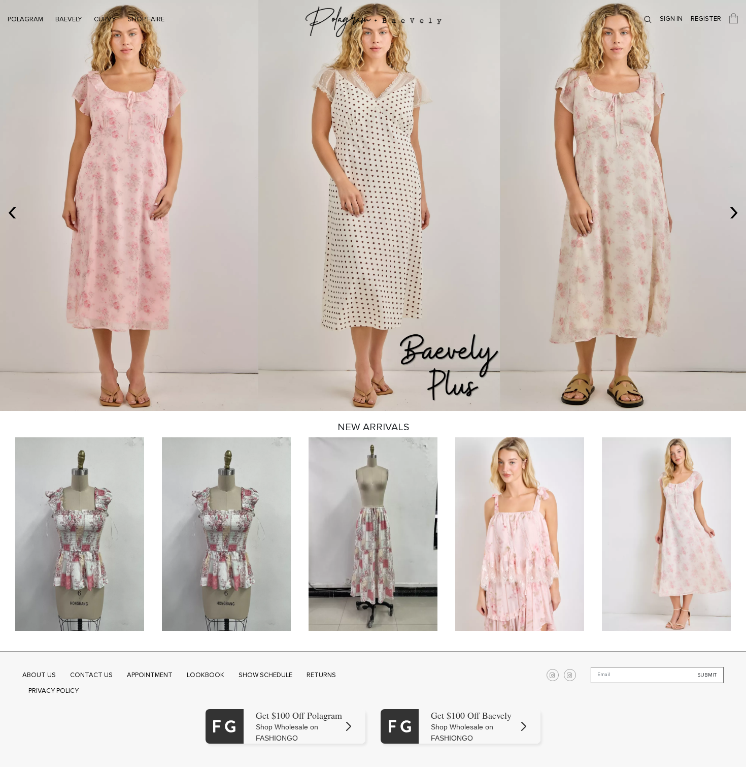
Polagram (25, 19)
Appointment (150, 675)
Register (706, 19)
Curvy (105, 19)
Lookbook (205, 675)
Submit (707, 675)
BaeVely (68, 19)
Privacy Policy (53, 691)
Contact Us (91, 675)
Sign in (671, 19)
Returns (321, 675)
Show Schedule (265, 675)
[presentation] (12, 210)
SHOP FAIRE (146, 19)
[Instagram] (553, 675)
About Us (39, 675)
